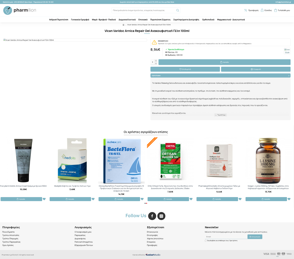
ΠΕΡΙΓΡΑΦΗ (156, 76)
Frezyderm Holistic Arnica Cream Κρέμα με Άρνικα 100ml (23, 186)
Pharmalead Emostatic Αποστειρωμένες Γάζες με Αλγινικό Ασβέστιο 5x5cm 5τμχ (219, 187)
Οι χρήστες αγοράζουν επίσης (146, 132)
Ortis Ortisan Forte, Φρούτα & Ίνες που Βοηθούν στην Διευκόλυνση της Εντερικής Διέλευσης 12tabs (170, 187)
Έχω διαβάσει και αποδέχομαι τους (222, 241)
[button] (145, 203)
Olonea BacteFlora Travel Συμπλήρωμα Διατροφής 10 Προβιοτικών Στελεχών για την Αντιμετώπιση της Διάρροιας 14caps (121, 188)
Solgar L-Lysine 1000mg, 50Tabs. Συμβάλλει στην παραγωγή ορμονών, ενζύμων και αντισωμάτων (268, 187)
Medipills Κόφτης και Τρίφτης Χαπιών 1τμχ (72, 186)
